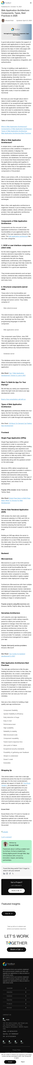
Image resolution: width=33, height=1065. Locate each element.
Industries (9, 992)
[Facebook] (10, 873)
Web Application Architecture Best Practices (16, 133)
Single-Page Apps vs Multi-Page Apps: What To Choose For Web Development (15, 501)
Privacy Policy (16, 1050)
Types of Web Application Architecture (14, 131)
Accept (10, 1061)
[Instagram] (7, 873)
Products (9, 1003)
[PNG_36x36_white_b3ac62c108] (16, 1042)
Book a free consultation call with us (13, 399)
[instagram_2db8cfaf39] (10, 1042)
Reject (23, 1061)
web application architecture (18, 236)
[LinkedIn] (4, 873)
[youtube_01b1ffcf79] (22, 1042)
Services (9, 1007)
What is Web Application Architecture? (14, 126)
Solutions (9, 996)
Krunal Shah (10, 20)
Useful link (9, 988)
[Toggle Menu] (16, 3)
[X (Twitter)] (13, 873)
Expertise (9, 1000)
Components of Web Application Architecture (16, 129)
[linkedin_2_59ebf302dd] (4, 1042)
